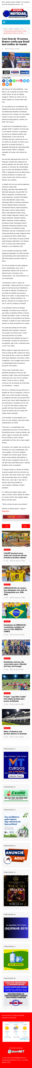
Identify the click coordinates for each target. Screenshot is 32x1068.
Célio (7, 561)
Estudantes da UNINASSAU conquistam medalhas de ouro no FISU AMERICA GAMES (15, 628)
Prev (7, 526)
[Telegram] (28, 80)
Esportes (7, 549)
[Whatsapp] (14, 80)
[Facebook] (3, 80)
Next (24, 526)
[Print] (3, 84)
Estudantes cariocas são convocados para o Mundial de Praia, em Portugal (15, 664)
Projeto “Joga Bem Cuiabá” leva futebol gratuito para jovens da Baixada (15, 699)
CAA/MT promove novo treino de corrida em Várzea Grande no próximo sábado (15, 555)
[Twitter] (7, 80)
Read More (5, 511)
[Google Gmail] (17, 80)
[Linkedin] (10, 80)
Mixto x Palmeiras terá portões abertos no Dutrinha (15, 732)
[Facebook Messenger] (7, 84)
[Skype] (24, 80)
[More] (10, 84)
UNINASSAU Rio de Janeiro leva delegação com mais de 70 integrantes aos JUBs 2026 (15, 591)
